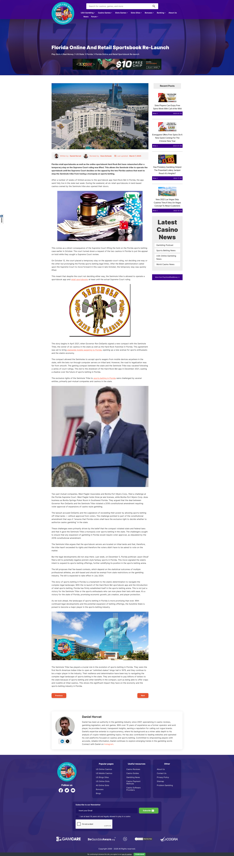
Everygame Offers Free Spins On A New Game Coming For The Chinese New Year (167, 138)
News (85, 16)
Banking (160, 13)
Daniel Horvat (92, 717)
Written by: (70, 156)
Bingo (98, 793)
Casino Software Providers (133, 788)
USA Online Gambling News (166, 257)
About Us (173, 13)
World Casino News (165, 264)
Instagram (108, 744)
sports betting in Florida (104, 378)
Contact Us (161, 773)
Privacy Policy (163, 777)
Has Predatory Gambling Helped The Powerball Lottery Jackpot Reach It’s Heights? (167, 170)
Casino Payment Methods (133, 782)
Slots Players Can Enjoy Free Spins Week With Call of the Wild (167, 107)
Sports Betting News (166, 250)
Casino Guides (132, 773)
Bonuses (148, 13)
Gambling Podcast (164, 245)
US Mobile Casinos (104, 773)
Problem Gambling (165, 785)
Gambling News (133, 777)
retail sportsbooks (79, 279)
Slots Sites (135, 13)
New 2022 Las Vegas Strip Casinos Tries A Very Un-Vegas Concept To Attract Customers (167, 202)
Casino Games (104, 13)
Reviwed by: (101, 156)
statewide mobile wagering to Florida (84, 350)
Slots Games (120, 13)
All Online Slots (102, 785)
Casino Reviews (133, 769)
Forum (94, 16)
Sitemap (160, 781)
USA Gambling (87, 13)
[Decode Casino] (117, 60)
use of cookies (127, 854)
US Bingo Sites (102, 777)
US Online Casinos (104, 769)
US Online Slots (102, 781)
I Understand (139, 854)
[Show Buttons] (2, 215)
